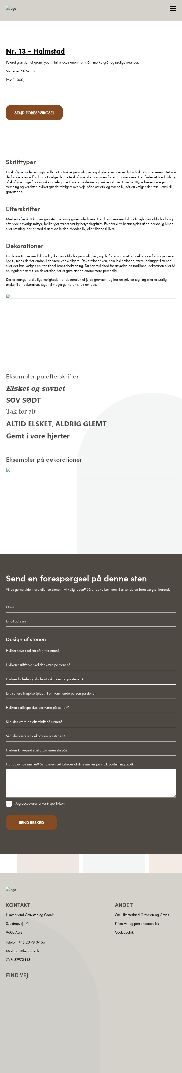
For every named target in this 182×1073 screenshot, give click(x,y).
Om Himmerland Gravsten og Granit (142, 914)
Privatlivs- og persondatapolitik (137, 923)
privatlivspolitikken (51, 803)
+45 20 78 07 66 (31, 942)
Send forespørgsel (34, 112)
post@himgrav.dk (26, 951)
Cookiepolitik (124, 932)
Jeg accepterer (40, 803)
